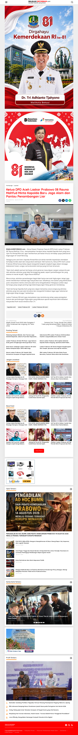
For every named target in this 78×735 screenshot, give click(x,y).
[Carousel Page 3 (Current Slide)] (39, 622)
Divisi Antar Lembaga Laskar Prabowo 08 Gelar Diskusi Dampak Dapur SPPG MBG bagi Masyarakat (21, 347)
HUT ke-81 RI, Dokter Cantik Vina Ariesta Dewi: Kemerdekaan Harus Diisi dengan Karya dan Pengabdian (61, 378)
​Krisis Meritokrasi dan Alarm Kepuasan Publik (30, 560)
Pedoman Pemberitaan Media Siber (47, 730)
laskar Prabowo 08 (24, 307)
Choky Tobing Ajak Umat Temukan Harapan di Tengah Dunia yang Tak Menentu (34, 710)
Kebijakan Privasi (30, 730)
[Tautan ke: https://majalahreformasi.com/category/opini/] (71, 489)
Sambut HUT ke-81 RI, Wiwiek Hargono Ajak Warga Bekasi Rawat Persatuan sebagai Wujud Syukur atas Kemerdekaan (16, 396)
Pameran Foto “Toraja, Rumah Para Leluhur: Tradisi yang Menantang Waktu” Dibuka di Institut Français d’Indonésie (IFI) (56, 323)
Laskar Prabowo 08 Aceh (40, 307)
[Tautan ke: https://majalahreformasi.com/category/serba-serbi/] (71, 582)
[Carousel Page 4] (41, 622)
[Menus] (6, 2)
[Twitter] (39, 315)
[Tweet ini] (63, 200)
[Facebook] (35, 315)
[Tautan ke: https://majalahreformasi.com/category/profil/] (71, 658)
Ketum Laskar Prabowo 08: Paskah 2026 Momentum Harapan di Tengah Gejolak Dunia (20, 353)
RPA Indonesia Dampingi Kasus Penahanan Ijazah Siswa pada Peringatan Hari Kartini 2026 (37, 706)
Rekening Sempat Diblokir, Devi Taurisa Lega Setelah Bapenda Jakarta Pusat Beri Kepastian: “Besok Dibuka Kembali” (21, 335)
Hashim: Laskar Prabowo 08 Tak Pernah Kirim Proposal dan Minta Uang (61, 396)
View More (39, 451)
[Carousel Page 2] (37, 622)
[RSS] (42, 315)
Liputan (8, 201)
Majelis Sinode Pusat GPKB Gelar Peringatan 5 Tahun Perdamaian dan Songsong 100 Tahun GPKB (20, 323)
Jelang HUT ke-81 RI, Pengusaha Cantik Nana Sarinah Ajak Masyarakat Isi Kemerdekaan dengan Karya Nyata (39, 396)
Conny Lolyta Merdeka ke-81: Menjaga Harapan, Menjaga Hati (16, 378)
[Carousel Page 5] (44, 622)
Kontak (17, 732)
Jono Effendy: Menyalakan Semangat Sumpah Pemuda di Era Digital (30, 717)
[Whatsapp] (69, 200)
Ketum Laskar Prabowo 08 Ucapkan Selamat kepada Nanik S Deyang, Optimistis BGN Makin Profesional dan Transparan (54, 341)
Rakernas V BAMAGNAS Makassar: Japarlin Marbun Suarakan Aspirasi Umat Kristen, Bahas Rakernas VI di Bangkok (38, 617)
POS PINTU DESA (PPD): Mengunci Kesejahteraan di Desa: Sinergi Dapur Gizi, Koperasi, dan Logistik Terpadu (42, 542)
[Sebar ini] (59, 200)
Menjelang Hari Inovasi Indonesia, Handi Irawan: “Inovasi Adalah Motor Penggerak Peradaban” (39, 713)
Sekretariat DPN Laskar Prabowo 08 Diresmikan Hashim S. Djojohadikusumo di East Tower (55, 335)
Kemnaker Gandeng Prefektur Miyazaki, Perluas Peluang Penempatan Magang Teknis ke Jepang (39, 702)
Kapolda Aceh (11, 307)
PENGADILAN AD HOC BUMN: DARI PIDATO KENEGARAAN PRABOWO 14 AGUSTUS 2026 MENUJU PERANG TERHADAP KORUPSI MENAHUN (37, 535)
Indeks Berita (8, 732)
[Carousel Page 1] (34, 622)
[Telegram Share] (66, 200)
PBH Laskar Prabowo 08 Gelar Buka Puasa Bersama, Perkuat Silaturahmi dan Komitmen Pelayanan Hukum (54, 353)
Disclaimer (63, 730)
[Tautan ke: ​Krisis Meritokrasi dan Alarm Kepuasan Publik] (10, 563)
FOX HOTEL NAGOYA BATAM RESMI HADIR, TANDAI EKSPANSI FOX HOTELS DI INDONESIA (39, 378)
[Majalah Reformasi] (39, 2)
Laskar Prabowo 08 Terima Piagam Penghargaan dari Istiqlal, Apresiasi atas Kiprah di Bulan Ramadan (55, 347)
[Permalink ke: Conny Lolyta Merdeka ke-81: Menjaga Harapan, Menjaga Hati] (16, 369)
